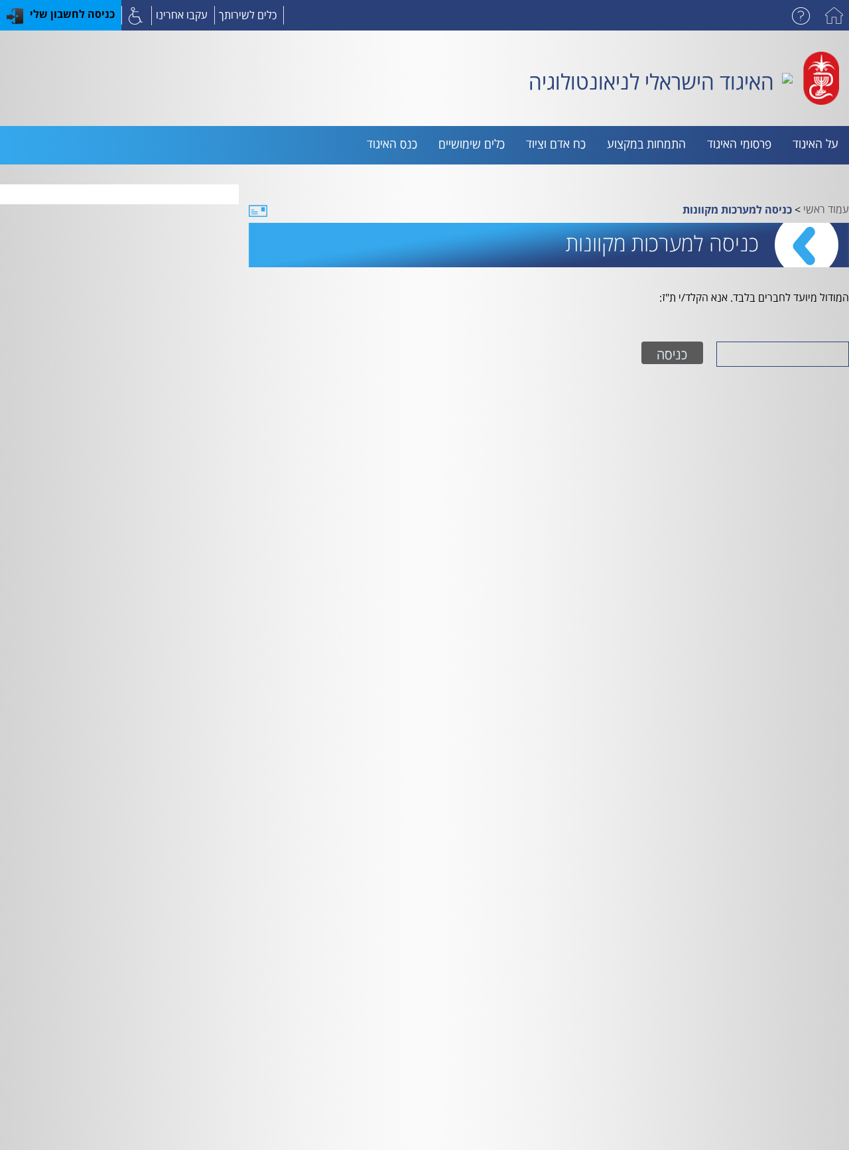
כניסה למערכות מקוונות (737, 209)
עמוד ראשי (826, 208)
